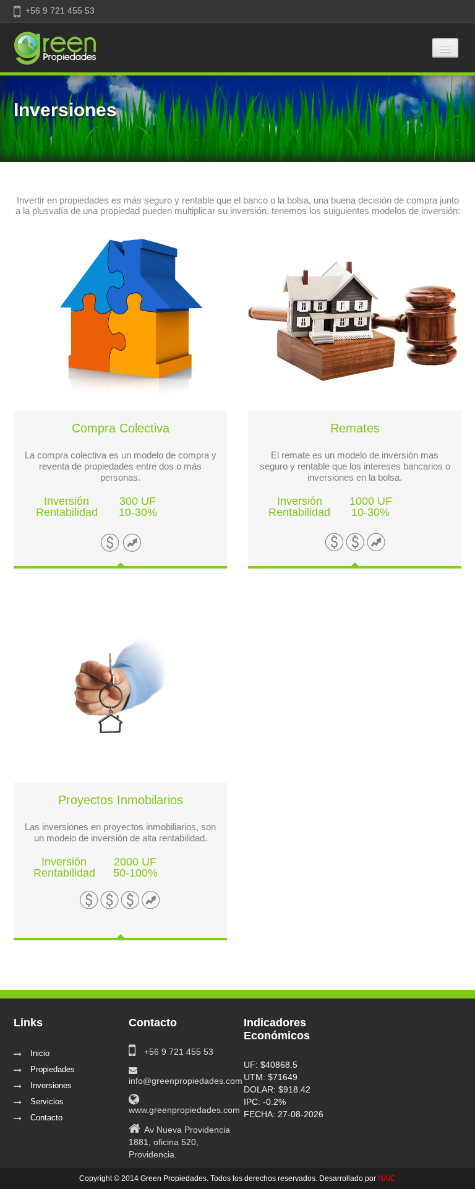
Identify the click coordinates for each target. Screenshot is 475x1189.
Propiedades (52, 1069)
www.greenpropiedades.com (184, 1110)
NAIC (387, 1178)
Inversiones (51, 1085)
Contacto (46, 1117)
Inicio (39, 1053)
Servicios (47, 1101)
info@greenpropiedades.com (185, 1081)
